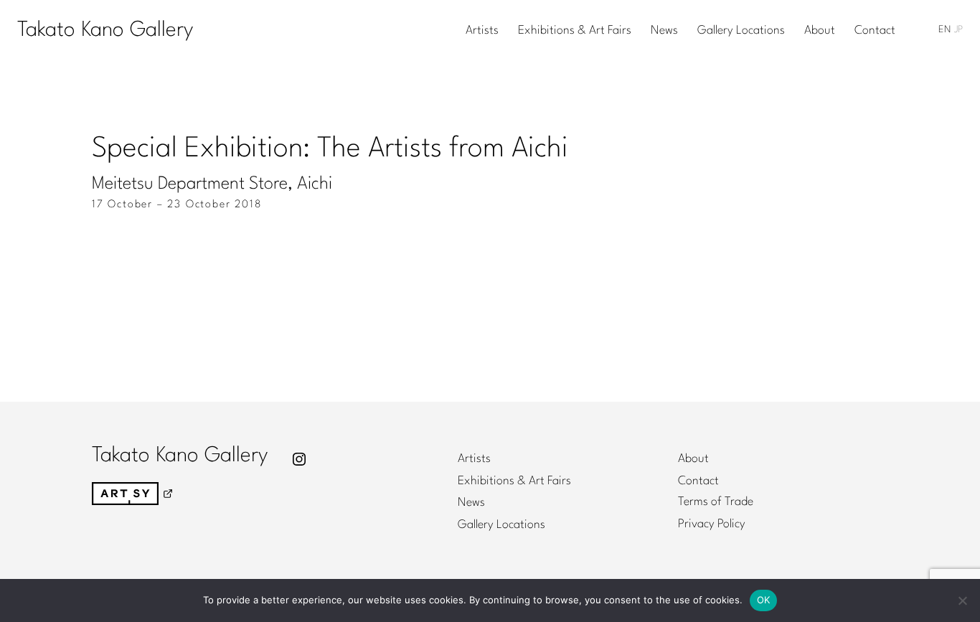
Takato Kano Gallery (105, 30)
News (664, 31)
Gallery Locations (741, 31)
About (819, 31)
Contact (874, 31)
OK (764, 599)
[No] (962, 600)
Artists (482, 31)
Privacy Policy (711, 524)
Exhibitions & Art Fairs (574, 31)
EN (944, 29)
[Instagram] (299, 459)
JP (958, 29)
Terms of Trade (715, 502)
